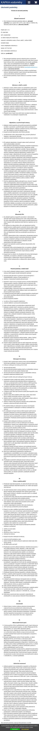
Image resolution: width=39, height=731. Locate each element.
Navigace (29, 2)
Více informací (25, 729)
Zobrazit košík (35, 2)
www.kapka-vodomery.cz (31, 67)
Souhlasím (15, 729)
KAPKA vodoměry (11, 2)
